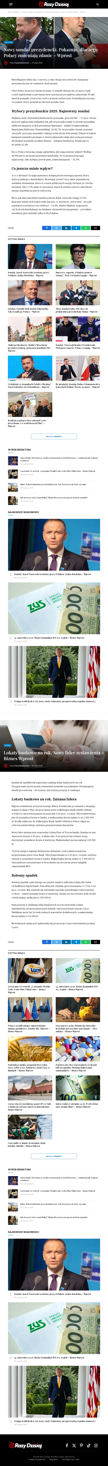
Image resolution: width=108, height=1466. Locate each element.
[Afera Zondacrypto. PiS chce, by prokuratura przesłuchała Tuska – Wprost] (78, 292)
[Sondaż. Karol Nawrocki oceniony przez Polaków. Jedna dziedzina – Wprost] (30, 256)
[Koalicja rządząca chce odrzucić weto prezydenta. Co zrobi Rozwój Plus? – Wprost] (30, 404)
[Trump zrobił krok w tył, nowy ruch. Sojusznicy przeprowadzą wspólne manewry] (54, 672)
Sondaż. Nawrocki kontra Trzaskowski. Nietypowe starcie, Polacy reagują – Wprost (78, 346)
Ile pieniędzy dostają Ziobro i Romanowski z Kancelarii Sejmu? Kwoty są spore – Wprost (78, 385)
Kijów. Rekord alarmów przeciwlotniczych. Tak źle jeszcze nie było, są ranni (53, 484)
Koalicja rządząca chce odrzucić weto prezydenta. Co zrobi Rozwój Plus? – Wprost (27, 423)
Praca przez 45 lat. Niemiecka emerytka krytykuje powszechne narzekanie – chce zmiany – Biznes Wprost (76, 1028)
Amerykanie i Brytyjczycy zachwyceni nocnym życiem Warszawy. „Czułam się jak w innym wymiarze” (59, 459)
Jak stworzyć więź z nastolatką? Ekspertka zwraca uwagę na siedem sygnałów (54, 497)
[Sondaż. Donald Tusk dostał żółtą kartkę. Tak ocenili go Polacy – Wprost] (30, 292)
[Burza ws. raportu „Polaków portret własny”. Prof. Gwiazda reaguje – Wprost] (78, 256)
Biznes (8, 745)
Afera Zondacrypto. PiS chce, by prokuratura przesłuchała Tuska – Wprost (76, 310)
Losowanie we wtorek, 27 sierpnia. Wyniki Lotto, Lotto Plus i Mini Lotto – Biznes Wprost (57, 471)
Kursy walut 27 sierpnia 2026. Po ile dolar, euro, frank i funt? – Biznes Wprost (77, 1105)
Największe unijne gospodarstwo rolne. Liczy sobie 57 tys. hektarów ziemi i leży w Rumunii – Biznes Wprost (29, 1067)
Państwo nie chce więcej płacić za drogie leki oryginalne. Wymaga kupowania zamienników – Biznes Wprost (76, 1067)
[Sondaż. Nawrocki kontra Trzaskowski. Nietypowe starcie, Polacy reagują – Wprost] (78, 329)
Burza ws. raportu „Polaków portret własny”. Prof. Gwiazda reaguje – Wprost (76, 274)
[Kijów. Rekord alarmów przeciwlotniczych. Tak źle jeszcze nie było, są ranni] (13, 487)
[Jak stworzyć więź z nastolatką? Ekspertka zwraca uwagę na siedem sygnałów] (13, 500)
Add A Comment (54, 436)
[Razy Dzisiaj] (54, 4)
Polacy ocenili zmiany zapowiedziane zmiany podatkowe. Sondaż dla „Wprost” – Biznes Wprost (29, 1028)
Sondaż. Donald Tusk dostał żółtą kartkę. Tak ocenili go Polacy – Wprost (28, 310)
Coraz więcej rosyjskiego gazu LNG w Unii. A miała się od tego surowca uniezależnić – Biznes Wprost (29, 1106)
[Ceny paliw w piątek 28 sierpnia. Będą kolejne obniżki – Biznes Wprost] (30, 1127)
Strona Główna (13, 12)
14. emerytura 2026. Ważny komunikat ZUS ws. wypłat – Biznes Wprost (49, 637)
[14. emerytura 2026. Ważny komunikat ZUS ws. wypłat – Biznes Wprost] (54, 608)
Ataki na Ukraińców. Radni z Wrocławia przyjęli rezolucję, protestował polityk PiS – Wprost (30, 348)
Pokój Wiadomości (21, 63)
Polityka (8, 42)
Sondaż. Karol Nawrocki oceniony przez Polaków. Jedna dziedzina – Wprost (28, 274)
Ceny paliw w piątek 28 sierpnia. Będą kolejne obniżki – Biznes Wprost (26, 1144)
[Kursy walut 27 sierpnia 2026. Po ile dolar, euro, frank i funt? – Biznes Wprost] (78, 1087)
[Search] (97, 4)
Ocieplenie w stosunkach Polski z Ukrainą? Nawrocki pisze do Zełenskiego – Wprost (29, 385)
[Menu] (11, 4)
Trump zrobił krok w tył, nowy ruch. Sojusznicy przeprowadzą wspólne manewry (54, 701)
